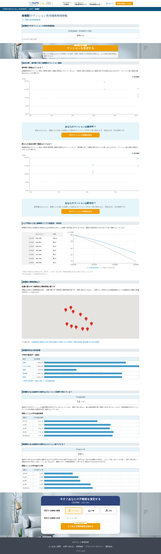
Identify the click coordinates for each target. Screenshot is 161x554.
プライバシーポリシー (94, 546)
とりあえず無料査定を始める (80, 526)
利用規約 (79, 546)
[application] (80, 98)
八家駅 (75, 342)
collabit (83, 551)
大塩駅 (60, 342)
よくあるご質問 (54, 546)
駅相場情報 (23, 9)
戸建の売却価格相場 (32, 20)
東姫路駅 (86, 342)
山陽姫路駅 (35, 342)
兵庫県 (30, 9)
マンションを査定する (80, 48)
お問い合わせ (68, 546)
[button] (96, 3)
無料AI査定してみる (124, 3)
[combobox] (91, 518)
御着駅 (55, 342)
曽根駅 (41, 342)
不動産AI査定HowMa (10, 9)
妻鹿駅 (80, 342)
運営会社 (109, 546)
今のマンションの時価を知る (80, 135)
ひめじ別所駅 (67, 342)
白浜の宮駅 (48, 342)
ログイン (75, 542)
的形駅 (96, 342)
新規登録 (85, 542)
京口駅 (91, 342)
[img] (102, 249)
